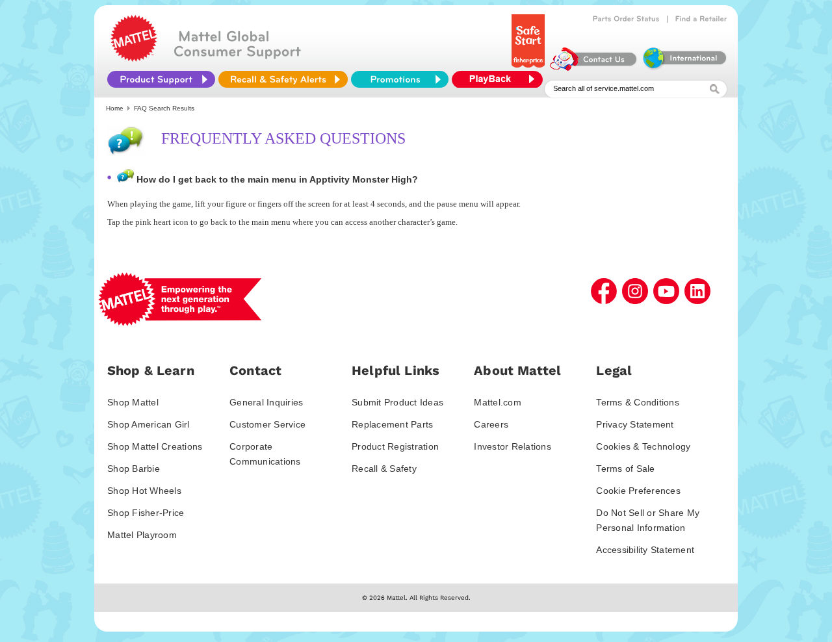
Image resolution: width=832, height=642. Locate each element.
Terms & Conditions (637, 402)
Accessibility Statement (645, 550)
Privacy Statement (634, 424)
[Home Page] (133, 58)
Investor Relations (512, 446)
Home (115, 108)
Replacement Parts (392, 424)
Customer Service (267, 424)
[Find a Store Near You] (701, 18)
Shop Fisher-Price (145, 512)
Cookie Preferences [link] (638, 490)
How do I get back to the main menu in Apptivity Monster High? (277, 179)
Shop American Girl (148, 424)
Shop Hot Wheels (144, 490)
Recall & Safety (384, 468)
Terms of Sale (625, 468)
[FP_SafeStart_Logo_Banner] (529, 67)
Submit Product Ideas (397, 402)
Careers (491, 424)
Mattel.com (497, 402)
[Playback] (500, 79)
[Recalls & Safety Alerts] (283, 79)
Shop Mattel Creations (154, 446)
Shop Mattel (133, 402)
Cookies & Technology (643, 446)
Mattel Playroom (142, 535)
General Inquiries (266, 402)
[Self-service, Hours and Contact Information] (593, 67)
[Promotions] (399, 79)
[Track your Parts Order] (626, 18)
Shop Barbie (133, 468)
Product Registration (395, 446)
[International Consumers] (683, 67)
